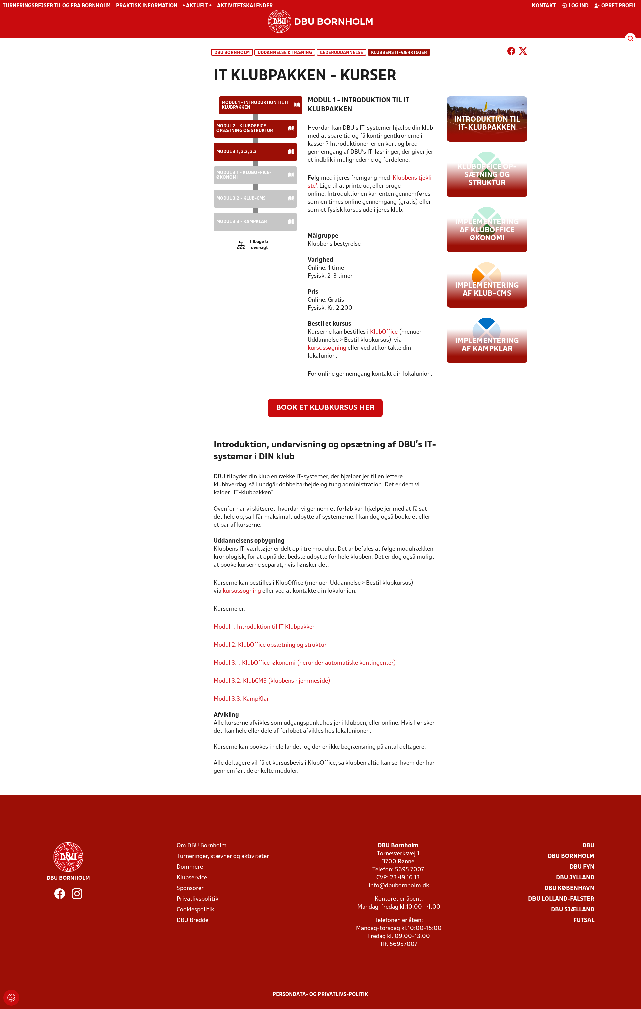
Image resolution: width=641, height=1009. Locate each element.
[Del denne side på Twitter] (523, 52)
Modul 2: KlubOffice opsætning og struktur (270, 645)
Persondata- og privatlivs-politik (320, 994)
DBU (588, 846)
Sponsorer (190, 888)
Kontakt (544, 6)
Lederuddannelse (341, 53)
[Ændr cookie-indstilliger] (11, 998)
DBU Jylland (575, 878)
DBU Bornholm (232, 53)
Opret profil (618, 6)
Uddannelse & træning (285, 53)
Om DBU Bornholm (202, 846)
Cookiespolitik (195, 910)
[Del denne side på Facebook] (511, 52)
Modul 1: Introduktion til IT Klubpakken (265, 627)
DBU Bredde (192, 920)
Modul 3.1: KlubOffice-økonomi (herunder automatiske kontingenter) (305, 663)
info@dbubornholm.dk (399, 886)
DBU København (569, 888)
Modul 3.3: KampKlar (241, 699)
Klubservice (192, 878)
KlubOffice (384, 332)
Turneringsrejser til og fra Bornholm (57, 6)
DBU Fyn (582, 867)
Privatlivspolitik (197, 899)
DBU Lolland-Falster (561, 899)
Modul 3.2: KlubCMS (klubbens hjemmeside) (272, 681)
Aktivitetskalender (245, 6)
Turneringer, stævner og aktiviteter (223, 856)
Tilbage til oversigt (259, 245)
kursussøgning (328, 348)
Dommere (190, 867)
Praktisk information (146, 6)
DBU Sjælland (572, 910)
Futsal (583, 920)
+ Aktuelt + (197, 6)
